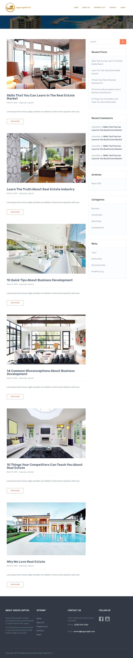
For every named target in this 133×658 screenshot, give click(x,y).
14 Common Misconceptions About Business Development (106, 91)
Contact (112, 7)
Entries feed (97, 259)
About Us (86, 7)
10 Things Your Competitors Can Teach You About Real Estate (105, 100)
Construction (97, 215)
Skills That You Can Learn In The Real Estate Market (107, 62)
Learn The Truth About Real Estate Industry (106, 72)
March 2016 (96, 184)
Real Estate (96, 221)
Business (95, 208)
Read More (15, 121)
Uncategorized (98, 228)
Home (76, 7)
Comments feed (98, 265)
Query (123, 7)
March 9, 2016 (12, 103)
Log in (94, 252)
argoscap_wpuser (26, 103)
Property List (99, 7)
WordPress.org (98, 272)
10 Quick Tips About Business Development (104, 81)
